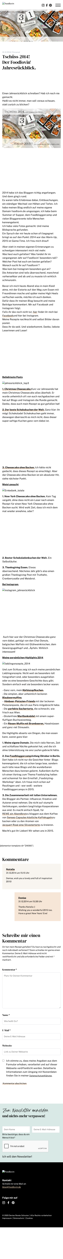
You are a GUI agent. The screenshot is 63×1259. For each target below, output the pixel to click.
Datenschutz (18, 1218)
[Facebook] (47, 5)
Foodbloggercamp (20, 756)
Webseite (7, 1045)
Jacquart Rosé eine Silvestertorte (21, 824)
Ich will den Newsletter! (17, 1156)
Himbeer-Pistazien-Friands (19, 701)
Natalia (10, 869)
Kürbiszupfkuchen (32, 690)
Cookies (29, 1218)
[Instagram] (43, 5)
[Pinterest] (50, 5)
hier (35, 311)
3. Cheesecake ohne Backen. (18, 467)
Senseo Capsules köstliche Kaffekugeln (29, 817)
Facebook (7, 315)
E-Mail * (6, 1030)
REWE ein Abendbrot (14, 813)
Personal (16, 52)
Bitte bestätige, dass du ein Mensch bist (16, 1136)
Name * (6, 1015)
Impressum (7, 1218)
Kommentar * (9, 969)
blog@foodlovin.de (11, 1187)
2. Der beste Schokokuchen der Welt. (23, 409)
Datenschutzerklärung (40, 1075)
